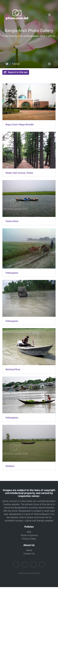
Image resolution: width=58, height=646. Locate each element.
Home (7, 64)
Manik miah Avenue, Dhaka (19, 173)
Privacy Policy (29, 538)
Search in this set (17, 72)
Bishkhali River (13, 369)
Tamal (15, 63)
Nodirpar (10, 466)
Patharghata (12, 273)
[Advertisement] (29, 616)
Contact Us (29, 553)
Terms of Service (29, 535)
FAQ (29, 532)
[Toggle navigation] (49, 15)
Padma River (12, 221)
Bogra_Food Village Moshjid (20, 124)
